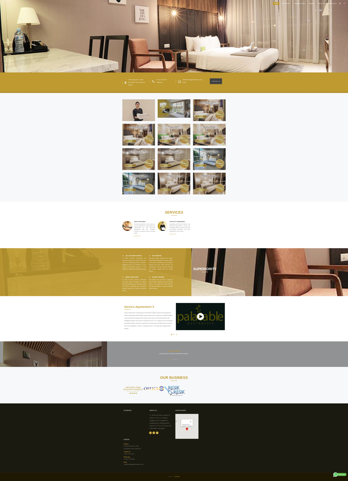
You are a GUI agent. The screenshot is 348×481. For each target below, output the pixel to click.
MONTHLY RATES (299, 3)
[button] (187, 429)
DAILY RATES (286, 3)
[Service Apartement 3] (200, 316)
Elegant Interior (158, 277)
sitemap (177, 476)
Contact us (332, 3)
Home (276, 3)
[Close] (190, 421)
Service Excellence (132, 277)
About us (321, 3)
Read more (137, 236)
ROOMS (311, 3)
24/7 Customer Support (133, 256)
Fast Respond (156, 256)
